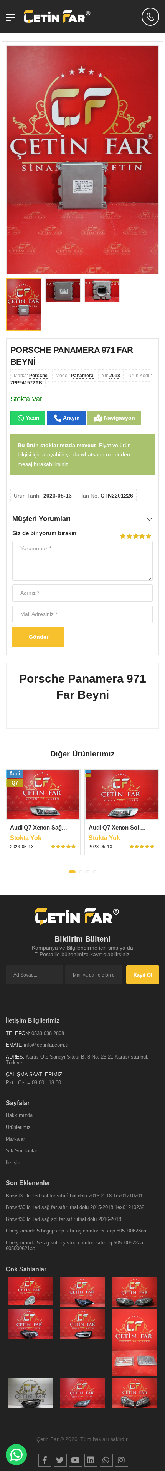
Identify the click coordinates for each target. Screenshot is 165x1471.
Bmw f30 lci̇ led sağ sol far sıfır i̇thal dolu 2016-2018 (63, 1219)
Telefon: (18, 1033)
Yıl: (111, 375)
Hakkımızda (19, 1115)
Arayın (70, 418)
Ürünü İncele (43, 813)
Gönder (38, 637)
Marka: (31, 375)
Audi (14, 773)
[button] (72, 871)
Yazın (32, 418)
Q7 (15, 783)
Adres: (15, 1057)
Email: (14, 1045)
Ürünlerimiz (18, 1127)
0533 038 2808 (47, 1033)
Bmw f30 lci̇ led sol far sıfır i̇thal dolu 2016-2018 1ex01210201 (74, 1196)
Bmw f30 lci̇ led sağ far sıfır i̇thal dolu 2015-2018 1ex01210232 (75, 1207)
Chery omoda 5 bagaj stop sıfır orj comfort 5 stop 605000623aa (76, 1231)
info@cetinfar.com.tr (46, 1045)
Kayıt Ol (143, 975)
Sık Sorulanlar (21, 1151)
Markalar (15, 1139)
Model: (75, 375)
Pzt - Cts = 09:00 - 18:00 (33, 1082)
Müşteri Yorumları (41, 519)
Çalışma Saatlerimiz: (35, 1074)
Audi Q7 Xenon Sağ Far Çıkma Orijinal (60, 827)
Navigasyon (118, 418)
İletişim (14, 1162)
